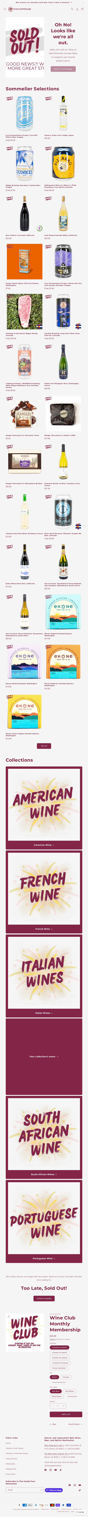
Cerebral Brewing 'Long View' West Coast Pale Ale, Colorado (62, 334)
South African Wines (42, 1174)
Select (54, 1377)
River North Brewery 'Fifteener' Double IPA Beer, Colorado (62, 534)
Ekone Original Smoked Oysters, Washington (58, 634)
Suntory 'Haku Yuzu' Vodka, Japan (59, 135)
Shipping (52, 1339)
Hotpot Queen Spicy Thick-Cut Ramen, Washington (22, 284)
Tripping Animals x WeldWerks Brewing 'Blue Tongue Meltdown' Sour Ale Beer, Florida (23, 385)
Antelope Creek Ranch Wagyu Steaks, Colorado (22, 334)
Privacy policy (55, 1509)
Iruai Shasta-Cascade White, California (60, 235)
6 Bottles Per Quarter (60, 1358)
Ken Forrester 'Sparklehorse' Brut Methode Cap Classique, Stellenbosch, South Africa (62, 584)
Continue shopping (44, 1298)
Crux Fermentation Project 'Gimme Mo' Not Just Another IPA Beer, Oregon (63, 284)
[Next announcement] (83, 2)
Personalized (73, 1396)
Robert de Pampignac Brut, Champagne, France (61, 384)
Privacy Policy (10, 1474)
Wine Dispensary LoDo (53, 1445)
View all (44, 746)
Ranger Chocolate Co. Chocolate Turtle (22, 435)
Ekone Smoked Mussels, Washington (21, 683)
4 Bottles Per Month (59, 1353)
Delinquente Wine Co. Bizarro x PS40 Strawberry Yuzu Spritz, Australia (60, 186)
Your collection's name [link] (42, 1056)
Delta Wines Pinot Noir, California (20, 583)
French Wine (42, 929)
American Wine (42, 845)
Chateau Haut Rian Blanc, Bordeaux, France (24, 533)
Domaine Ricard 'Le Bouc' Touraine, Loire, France (62, 484)
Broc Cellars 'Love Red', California (20, 235)
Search (8, 1443)
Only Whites (69, 1391)
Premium (66, 1377)
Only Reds (55, 1391)
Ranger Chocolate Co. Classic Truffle (60, 435)
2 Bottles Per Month (59, 1347)
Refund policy (10, 1464)
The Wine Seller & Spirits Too (56, 1454)
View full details (74, 1424)
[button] (4, 9)
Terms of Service (11, 1459)
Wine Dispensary (22, 1509)
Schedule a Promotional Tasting (17, 1453)
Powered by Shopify (33, 1509)
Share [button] (54, 1424)
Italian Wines (42, 1013)
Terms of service (66, 1509)
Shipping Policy (11, 1469)
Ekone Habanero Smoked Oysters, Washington (59, 684)
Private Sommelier (59, 1368)
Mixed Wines (57, 1396)
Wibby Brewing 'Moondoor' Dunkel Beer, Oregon (23, 186)
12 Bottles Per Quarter (60, 1363)
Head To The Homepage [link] (63, 69)
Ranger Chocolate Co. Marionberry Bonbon (24, 483)
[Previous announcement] (4, 2)
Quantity (52, 1401)
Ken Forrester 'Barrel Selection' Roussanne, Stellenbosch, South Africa (24, 634)
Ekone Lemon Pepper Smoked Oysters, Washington (22, 734)
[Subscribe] (41, 1490)
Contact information (63, 1511)
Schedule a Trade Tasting (14, 1448)
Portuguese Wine (43, 1258)
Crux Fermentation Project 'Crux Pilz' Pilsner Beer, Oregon (22, 136)
